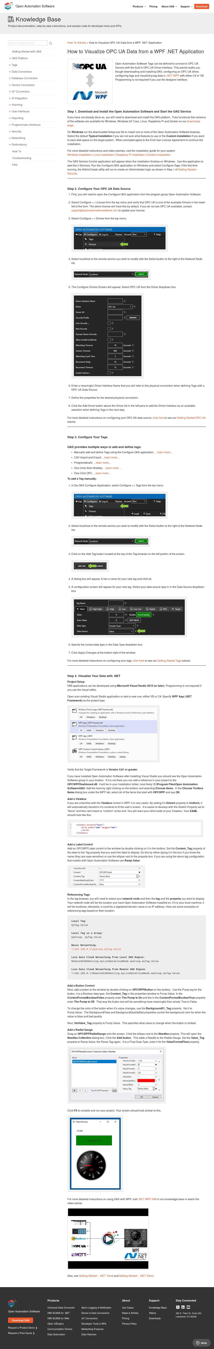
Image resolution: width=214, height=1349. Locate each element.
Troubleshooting (21, 158)
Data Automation (56, 1334)
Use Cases (128, 1307)
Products (138, 6)
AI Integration (19, 98)
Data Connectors (22, 71)
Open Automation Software (35, 6)
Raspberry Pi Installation (130, 155)
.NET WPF (172, 75)
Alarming (17, 104)
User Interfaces (21, 111)
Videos (152, 1313)
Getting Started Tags (169, 660)
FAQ (14, 164)
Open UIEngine (55, 1323)
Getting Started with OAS (26, 51)
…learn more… (164, 452)
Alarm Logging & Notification (96, 1307)
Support (185, 6)
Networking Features (92, 1329)
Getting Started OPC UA (191, 418)
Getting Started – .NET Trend (96, 1276)
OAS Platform (20, 58)
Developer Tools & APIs (93, 1323)
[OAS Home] (9, 9)
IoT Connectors (21, 91)
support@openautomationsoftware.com (94, 210)
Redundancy (19, 144)
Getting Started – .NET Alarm (136, 1276)
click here (158, 418)
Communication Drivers (59, 1329)
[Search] (211, 4)
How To (16, 151)
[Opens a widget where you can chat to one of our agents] (201, 1343)
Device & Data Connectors (95, 1313)
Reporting (17, 118)
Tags (14, 64)
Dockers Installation (159, 155)
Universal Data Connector (61, 1307)
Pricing (153, 6)
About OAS (168, 6)
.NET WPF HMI (147, 1199)
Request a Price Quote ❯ (21, 1333)
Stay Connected (186, 1300)
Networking (18, 138)
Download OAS (20, 1320)
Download (201, 6)
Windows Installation (79, 155)
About (126, 1300)
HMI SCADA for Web (58, 1318)
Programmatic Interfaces (26, 124)
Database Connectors (25, 78)
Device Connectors (23, 84)
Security (16, 131)
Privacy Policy (129, 1323)
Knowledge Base (158, 1307)
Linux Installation (104, 155)
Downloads (155, 1318)
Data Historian (88, 1334)
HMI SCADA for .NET (58, 1313)
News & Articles (130, 1313)
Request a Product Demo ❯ (22, 1327)
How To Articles (76, 42)
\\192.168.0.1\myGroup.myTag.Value (96, 949)
